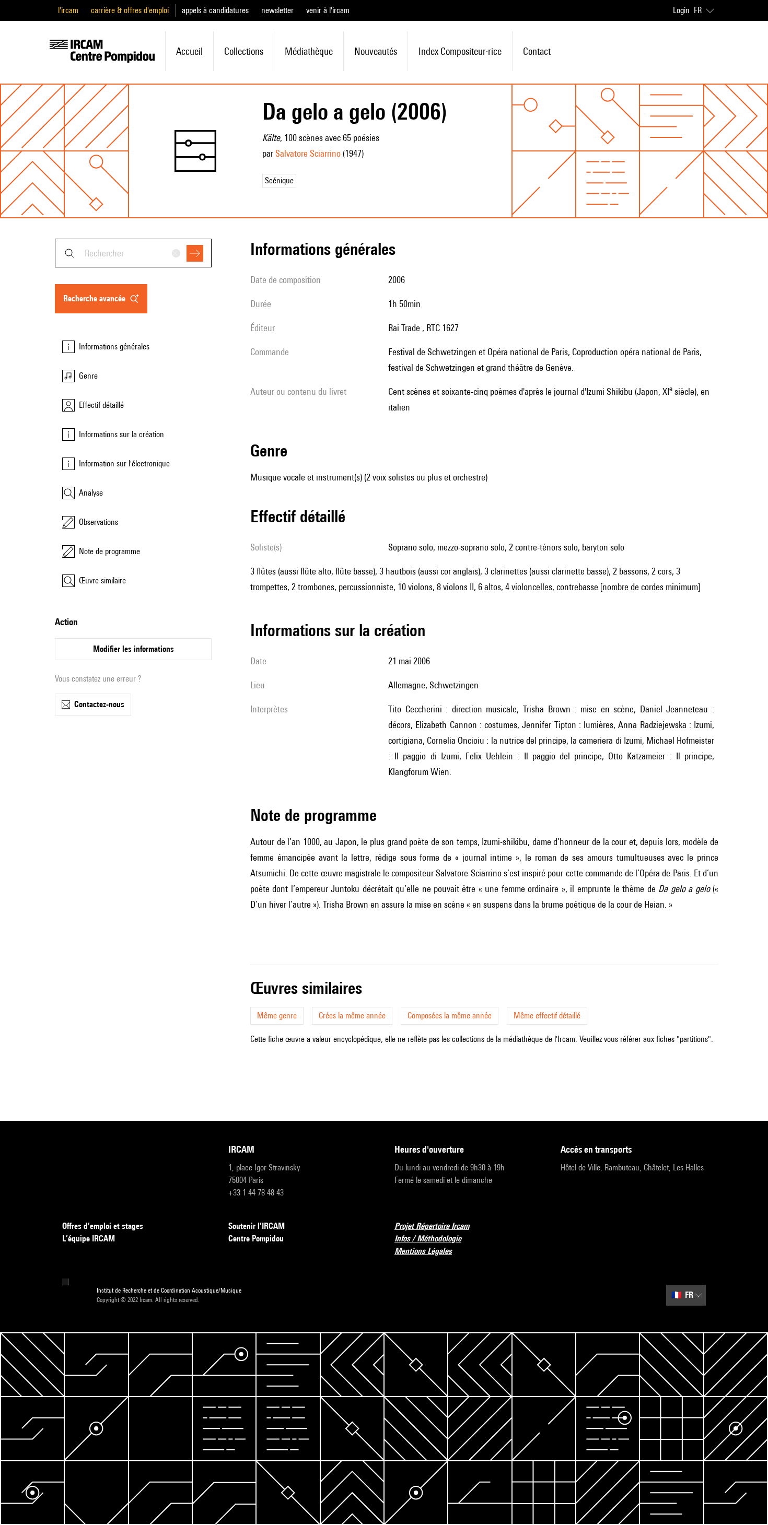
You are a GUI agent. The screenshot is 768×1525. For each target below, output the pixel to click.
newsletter (277, 10)
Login (681, 10)
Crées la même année (352, 1015)
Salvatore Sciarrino (308, 153)
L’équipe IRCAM (88, 1239)
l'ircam (68, 10)
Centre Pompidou (256, 1239)
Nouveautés (375, 51)
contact (537, 51)
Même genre (277, 1015)
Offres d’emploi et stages (102, 1226)
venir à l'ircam (328, 10)
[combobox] (133, 253)
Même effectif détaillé (547, 1015)
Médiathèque (309, 51)
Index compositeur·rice (460, 51)
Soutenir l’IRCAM (256, 1226)
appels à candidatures (215, 10)
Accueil (189, 51)
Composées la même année (450, 1015)
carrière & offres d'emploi (130, 10)
